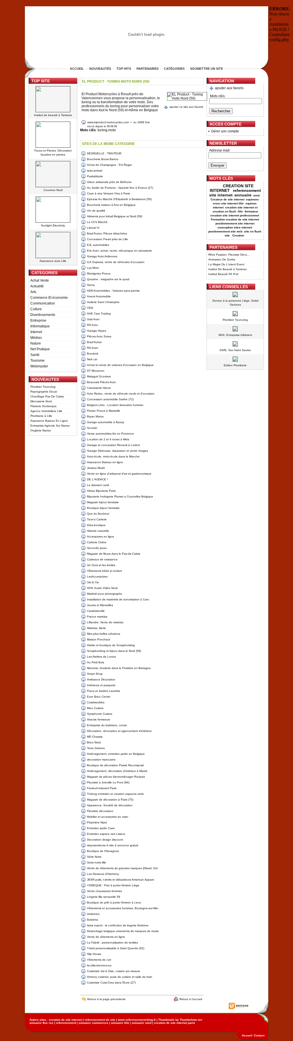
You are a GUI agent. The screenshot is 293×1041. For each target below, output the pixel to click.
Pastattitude (95, 176)
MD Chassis (94, 736)
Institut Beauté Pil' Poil (223, 274)
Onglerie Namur (40, 430)
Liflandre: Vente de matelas (105, 622)
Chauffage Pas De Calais (47, 396)
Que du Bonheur (98, 513)
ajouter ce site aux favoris (186, 106)
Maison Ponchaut (98, 639)
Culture (36, 309)
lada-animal (94, 170)
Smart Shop (95, 673)
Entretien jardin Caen (101, 828)
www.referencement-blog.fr (137, 1019)
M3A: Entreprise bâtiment (235, 335)
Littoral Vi (93, 227)
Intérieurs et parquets (101, 685)
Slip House (94, 954)
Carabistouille (96, 610)
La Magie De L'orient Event (226, 264)
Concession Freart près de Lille (107, 239)
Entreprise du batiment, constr (107, 725)
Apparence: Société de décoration (109, 805)
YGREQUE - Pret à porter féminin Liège (113, 885)
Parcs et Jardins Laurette (103, 690)
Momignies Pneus (98, 273)
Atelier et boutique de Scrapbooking (111, 645)
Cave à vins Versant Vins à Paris (108, 193)
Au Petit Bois (95, 662)
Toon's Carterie (97, 519)
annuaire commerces (93, 1022)
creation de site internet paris (174, 1022)
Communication (42, 303)
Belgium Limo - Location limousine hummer (115, 405)
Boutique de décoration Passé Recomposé (115, 765)
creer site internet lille (228, 203)
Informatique (40, 326)
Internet (36, 332)
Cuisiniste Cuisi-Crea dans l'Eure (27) (111, 982)
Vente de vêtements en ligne (106, 936)
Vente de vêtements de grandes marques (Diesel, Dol (122, 868)
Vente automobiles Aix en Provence (110, 433)
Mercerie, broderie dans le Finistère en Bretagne (119, 668)
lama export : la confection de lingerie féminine (118, 925)
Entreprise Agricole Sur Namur (50, 425)
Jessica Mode (96, 467)
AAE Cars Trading (99, 313)
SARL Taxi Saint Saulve (235, 350)
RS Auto (92, 325)
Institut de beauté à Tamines (53, 115)
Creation (238, 235)
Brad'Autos (94, 342)
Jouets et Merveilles (100, 605)
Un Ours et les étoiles (101, 565)
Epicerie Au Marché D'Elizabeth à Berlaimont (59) (119, 199)
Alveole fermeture (98, 719)
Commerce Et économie (49, 298)
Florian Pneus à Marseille (103, 410)
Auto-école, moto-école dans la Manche (113, 456)
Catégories (174, 68)
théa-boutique (96, 525)
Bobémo (92, 919)
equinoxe (252, 199)
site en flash (252, 231)
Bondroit (92, 353)
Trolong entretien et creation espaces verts (115, 793)
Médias (36, 338)
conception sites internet (234, 227)
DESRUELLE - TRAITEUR (104, 153)
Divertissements (42, 315)
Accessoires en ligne (100, 536)
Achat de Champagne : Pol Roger (109, 164)
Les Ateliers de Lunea (101, 656)
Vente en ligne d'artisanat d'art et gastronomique (119, 473)
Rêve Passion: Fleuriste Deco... (229, 254)
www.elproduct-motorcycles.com (108, 122)
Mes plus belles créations (103, 633)
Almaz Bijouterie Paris (101, 490)
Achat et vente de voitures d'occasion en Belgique (120, 365)
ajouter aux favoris (229, 88)
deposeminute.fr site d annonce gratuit (112, 845)
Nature (35, 343)
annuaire (243, 195)
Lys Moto (93, 267)
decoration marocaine (101, 759)
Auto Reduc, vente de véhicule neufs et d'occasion (121, 393)
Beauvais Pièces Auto (101, 382)
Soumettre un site (206, 68)
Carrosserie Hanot (99, 387)
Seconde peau (97, 548)
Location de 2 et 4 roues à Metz (108, 439)
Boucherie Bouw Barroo (102, 159)
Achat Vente (39, 280)
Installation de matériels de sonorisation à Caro (118, 599)
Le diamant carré (98, 485)
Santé (34, 355)
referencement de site (100, 1019)
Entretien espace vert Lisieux (106, 833)
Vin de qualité (96, 210)
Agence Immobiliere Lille (46, 411)
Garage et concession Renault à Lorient (113, 445)
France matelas (97, 616)
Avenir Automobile (99, 296)
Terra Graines (96, 748)
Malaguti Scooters (99, 376)
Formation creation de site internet (235, 219)
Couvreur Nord (53, 190)
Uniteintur (93, 913)
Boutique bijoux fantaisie (103, 507)
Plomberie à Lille (41, 415)
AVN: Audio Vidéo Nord (102, 588)
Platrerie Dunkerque (43, 406)
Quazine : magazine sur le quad (108, 279)
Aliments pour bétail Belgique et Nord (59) (114, 216)
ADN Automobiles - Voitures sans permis (113, 290)
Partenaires (147, 68)
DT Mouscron (95, 370)
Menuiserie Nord (41, 401)
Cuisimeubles (95, 702)
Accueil (77, 68)
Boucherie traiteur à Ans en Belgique (111, 204)
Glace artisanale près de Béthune (109, 182)
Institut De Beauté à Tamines (227, 269)
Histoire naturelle (98, 530)
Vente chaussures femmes (104, 891)
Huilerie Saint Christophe (103, 302)
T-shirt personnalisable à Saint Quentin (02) (115, 948)
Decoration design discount (105, 839)
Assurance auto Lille (52, 260)
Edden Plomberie (235, 365)
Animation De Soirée (221, 259)
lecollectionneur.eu (99, 965)
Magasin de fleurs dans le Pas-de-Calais (113, 553)
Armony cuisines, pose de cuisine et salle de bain (119, 976)
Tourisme (37, 361)
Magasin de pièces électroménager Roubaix (116, 776)
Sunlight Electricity (53, 225)
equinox (251, 203)
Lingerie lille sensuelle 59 (103, 896)
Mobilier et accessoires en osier (107, 816)
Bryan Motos (95, 416)
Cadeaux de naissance (102, 559)
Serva (91, 284)
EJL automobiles (98, 244)
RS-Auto (92, 347)
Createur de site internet (227, 199)
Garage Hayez (96, 330)
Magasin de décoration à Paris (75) (110, 799)
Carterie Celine (96, 542)
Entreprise (38, 321)
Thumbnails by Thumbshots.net (180, 1019)
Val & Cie (93, 582)
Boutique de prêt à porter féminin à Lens (114, 902)
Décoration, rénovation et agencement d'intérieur (119, 731)
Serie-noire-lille (96, 862)
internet (218, 207)
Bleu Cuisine (95, 708)
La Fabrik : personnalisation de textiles (112, 942)
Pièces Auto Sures (99, 336)
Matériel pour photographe (104, 593)
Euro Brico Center (98, 696)
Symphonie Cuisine (99, 713)
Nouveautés (100, 68)
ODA (90, 307)
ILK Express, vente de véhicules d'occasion (115, 262)
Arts (33, 292)
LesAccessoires (97, 576)
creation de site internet (65, 1019)
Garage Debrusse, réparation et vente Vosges (117, 450)
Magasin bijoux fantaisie (103, 502)
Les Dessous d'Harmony (103, 873)
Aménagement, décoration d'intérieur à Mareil (117, 771)
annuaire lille (120, 1022)
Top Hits (123, 68)
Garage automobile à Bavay (105, 422)
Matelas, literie (96, 628)
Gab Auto (93, 319)
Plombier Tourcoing (43, 386)
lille (240, 211)
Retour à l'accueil (191, 999)
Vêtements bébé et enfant (104, 570)
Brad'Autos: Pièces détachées (107, 233)
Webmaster (39, 366)
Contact (259, 1035)
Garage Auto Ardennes (102, 256)
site (228, 235)
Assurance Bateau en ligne (105, 462)
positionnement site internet (234, 223)
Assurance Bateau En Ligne (49, 420)
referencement (66, 1022)
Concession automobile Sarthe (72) (110, 399)
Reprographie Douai (43, 391)
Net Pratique (40, 349)
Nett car (92, 359)
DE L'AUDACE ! (97, 479)
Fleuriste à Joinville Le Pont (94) (108, 782)
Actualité (37, 286)
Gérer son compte (225, 131)
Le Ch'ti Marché (97, 222)
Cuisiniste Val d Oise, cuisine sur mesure (113, 971)
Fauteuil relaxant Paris (101, 788)
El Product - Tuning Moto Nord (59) (115, 81)
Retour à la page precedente (106, 999)
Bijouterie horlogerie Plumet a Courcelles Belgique (120, 496)
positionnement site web (225, 231)
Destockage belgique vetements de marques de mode (123, 931)
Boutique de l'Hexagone (103, 851)
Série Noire (94, 856)
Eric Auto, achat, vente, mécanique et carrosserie (119, 250)
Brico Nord (94, 742)
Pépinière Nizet (97, 822)
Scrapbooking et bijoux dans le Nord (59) (114, 650)
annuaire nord (141, 1022)
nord (256, 195)
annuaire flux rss (41, 1022)
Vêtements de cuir (99, 959)
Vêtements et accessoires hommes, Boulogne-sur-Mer (122, 908)
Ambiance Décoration (101, 679)
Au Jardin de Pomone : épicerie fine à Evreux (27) (120, 187)
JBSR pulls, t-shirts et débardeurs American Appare (120, 879)
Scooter (92, 427)
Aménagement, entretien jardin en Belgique (116, 753)
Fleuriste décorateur (100, 811)
